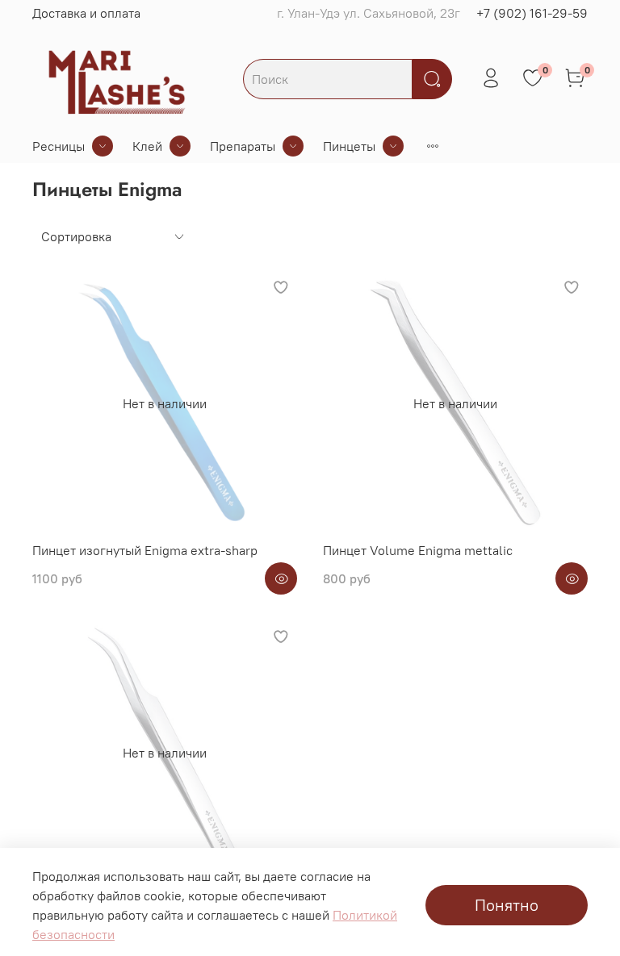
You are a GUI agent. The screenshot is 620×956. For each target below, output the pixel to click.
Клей (147, 146)
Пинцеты (349, 146)
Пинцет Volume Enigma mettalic (418, 550)
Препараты (242, 146)
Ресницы (58, 146)
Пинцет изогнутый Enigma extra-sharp (145, 550)
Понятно (506, 905)
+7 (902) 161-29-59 (532, 13)
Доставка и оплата (86, 13)
